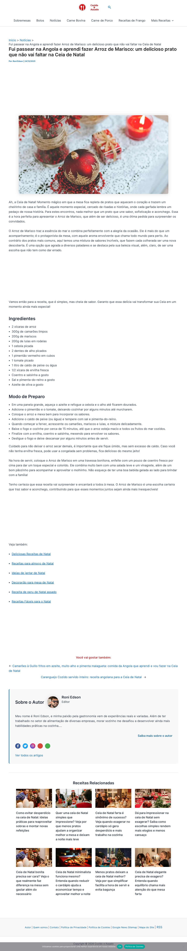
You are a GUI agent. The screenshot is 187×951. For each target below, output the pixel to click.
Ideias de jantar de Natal (28, 573)
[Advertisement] (93, 88)
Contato (54, 927)
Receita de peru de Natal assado (34, 592)
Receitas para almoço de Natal (33, 563)
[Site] (47, 746)
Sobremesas (22, 20)
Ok (119, 946)
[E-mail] (40, 746)
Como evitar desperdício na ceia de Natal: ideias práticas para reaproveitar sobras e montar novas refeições (34, 821)
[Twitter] (25, 746)
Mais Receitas (160, 20)
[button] (109, 7)
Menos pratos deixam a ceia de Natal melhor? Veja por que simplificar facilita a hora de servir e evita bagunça (112, 880)
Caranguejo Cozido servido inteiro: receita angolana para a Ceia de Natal (92, 677)
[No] (183, 946)
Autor (28, 927)
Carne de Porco (102, 20)
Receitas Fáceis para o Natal (31, 601)
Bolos (40, 20)
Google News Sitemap (124, 927)
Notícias (55, 20)
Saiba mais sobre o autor (155, 735)
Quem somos (40, 927)
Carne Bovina (76, 20)
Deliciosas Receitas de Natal (31, 554)
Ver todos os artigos (29, 755)
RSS (159, 927)
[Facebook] (17, 746)
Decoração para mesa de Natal (33, 582)
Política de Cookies (99, 927)
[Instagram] (32, 746)
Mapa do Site (147, 927)
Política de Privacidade (73, 927)
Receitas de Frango (132, 20)
